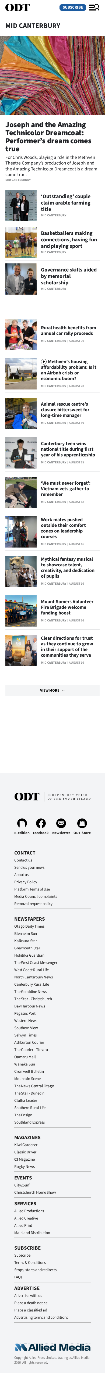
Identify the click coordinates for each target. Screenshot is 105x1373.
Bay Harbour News (29, 1006)
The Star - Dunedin (29, 1093)
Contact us (23, 860)
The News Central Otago (34, 1086)
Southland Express (29, 1122)
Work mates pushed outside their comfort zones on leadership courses (63, 528)
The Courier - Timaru (31, 1050)
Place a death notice (30, 1303)
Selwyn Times (25, 1035)
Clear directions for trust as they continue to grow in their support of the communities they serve (67, 647)
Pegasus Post (25, 1013)
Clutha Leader (25, 1100)
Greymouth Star (27, 948)
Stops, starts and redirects (35, 1270)
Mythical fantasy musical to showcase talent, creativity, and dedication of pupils (67, 568)
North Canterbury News (33, 977)
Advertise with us (28, 1296)
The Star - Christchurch (33, 999)
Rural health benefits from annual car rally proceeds (68, 330)
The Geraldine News (30, 992)
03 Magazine (24, 1159)
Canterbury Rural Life (31, 984)
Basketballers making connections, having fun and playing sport (69, 240)
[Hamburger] (94, 7)
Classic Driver (25, 1152)
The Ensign (23, 1115)
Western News (25, 1021)
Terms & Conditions (30, 1262)
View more (50, 690)
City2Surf (21, 1185)
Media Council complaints (35, 896)
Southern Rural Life (30, 1108)
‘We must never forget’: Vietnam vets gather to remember (65, 489)
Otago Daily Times (29, 926)
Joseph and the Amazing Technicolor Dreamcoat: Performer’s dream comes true (48, 136)
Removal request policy (33, 904)
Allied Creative (26, 1218)
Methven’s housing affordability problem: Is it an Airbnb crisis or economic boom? (68, 370)
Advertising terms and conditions (41, 1317)
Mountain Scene (27, 1079)
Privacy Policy (25, 882)
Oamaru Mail (25, 1057)
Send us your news (29, 867)
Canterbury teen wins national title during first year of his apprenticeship (68, 449)
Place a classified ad (30, 1310)
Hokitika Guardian (29, 955)
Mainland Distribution (32, 1233)
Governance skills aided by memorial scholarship (69, 276)
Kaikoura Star (25, 941)
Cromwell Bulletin (29, 1071)
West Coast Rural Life (31, 970)
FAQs (18, 1277)
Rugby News (24, 1167)
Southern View (26, 1028)
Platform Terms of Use (32, 889)
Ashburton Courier (29, 1042)
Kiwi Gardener (25, 1145)
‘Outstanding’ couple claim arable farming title (65, 203)
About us (21, 875)
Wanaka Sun (24, 1064)
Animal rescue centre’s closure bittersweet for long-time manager (65, 410)
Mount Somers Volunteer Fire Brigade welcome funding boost (67, 607)
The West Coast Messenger (35, 963)
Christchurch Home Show (35, 1192)
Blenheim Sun (25, 933)
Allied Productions (29, 1211)
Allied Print (23, 1225)
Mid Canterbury (18, 180)
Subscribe (73, 7)
